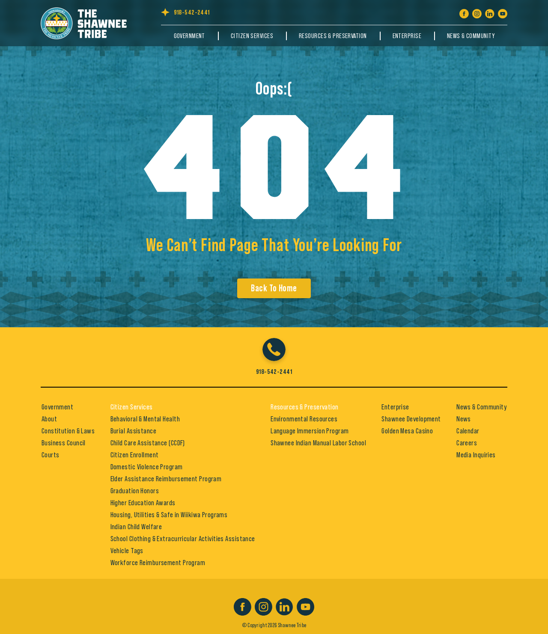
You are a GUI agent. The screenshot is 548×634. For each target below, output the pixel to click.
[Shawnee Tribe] (88, 21)
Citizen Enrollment (134, 455)
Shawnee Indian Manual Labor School (318, 443)
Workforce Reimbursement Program (158, 562)
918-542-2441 (192, 12)
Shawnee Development (411, 419)
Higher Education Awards (143, 503)
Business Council (64, 443)
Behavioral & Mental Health (145, 419)
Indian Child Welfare (136, 526)
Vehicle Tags (126, 550)
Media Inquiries (476, 455)
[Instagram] (477, 12)
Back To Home (274, 288)
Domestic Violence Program (146, 467)
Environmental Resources (304, 419)
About (49, 419)
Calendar (468, 431)
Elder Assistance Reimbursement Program (166, 479)
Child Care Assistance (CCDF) (147, 443)
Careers (466, 443)
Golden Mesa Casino (407, 431)
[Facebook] (464, 12)
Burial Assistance (133, 431)
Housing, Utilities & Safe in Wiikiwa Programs (169, 514)
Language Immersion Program (309, 431)
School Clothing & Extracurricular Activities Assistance (182, 538)
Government (189, 36)
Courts (51, 455)
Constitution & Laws (68, 431)
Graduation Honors (134, 491)
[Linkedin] (489, 12)
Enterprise (407, 36)
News (463, 419)
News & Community (470, 36)
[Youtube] (502, 12)
